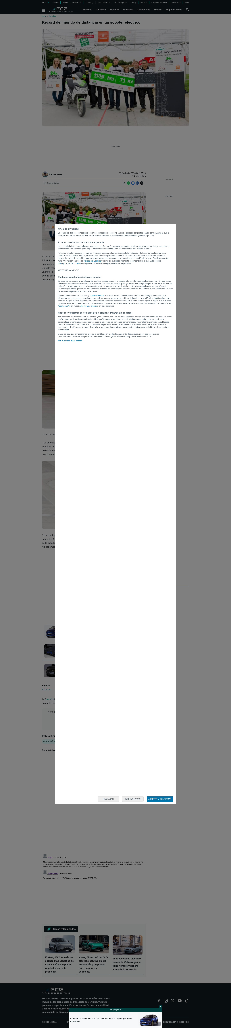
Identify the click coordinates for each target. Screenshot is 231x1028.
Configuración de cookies (69, 263)
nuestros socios (97, 295)
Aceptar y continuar (160, 799)
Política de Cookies (92, 261)
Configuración (132, 799)
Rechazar (108, 799)
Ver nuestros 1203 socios (70, 341)
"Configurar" (63, 306)
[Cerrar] (160, 1006)
